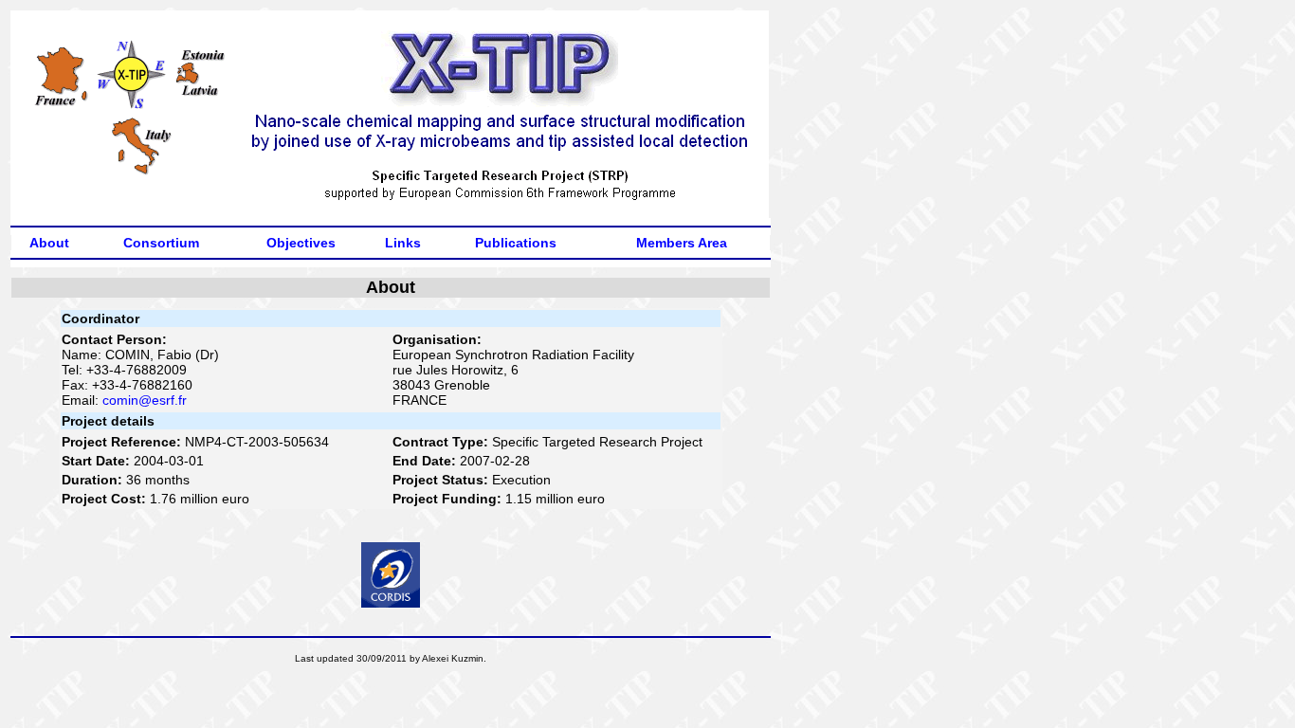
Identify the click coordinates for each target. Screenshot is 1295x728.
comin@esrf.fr (144, 400)
